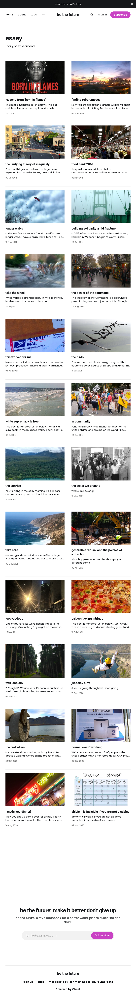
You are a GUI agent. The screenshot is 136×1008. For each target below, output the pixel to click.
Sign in (102, 14)
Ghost (76, 989)
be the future (68, 15)
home (9, 14)
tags (34, 14)
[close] (132, 4)
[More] (43, 14)
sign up (28, 982)
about (22, 14)
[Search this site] (92, 14)
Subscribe (120, 14)
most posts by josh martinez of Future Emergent (81, 982)
